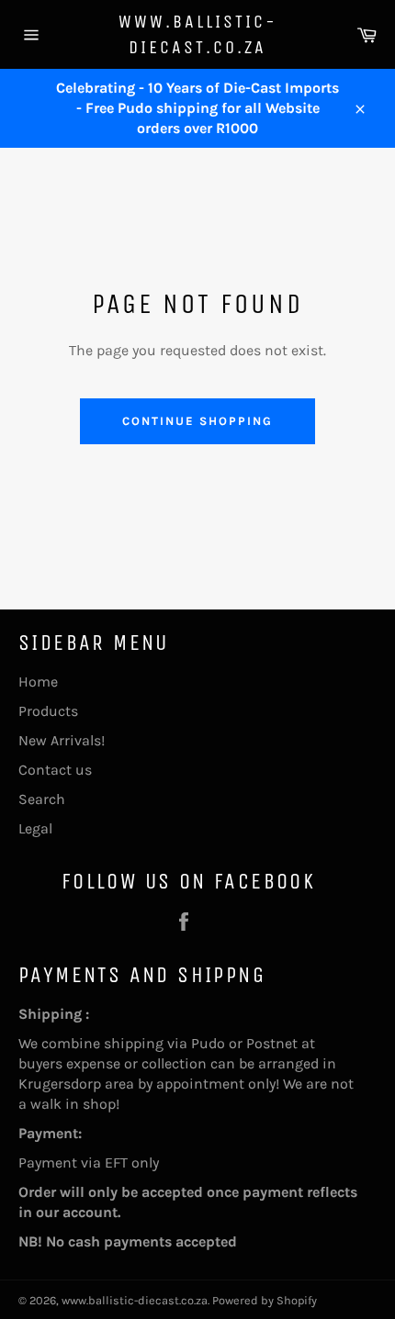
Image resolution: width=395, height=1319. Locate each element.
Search (41, 799)
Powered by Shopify (264, 1300)
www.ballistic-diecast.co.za (197, 34)
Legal (35, 828)
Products (48, 711)
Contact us (55, 769)
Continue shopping (197, 421)
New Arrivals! (61, 740)
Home (38, 681)
